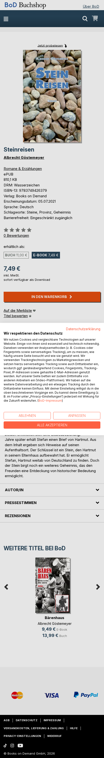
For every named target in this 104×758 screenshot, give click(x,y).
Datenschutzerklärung (83, 329)
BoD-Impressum (50, 400)
